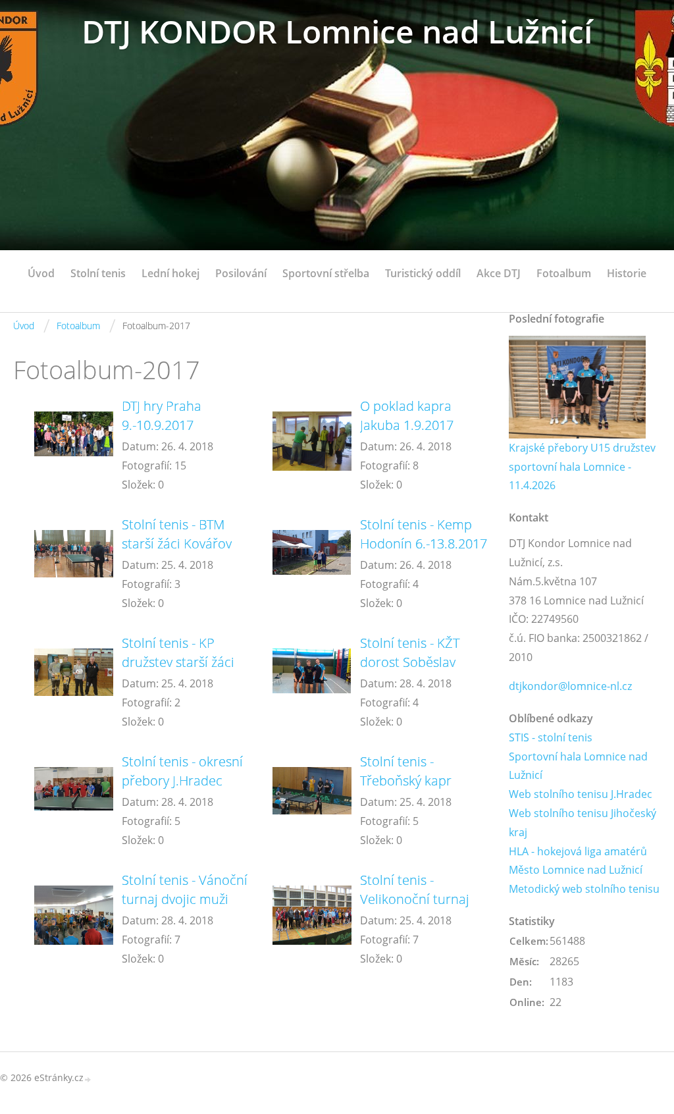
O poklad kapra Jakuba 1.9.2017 (407, 415)
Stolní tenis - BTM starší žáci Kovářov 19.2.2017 (177, 543)
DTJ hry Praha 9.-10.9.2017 (161, 415)
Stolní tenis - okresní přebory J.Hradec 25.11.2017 (182, 781)
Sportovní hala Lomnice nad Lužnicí (578, 766)
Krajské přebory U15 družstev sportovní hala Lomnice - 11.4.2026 (582, 466)
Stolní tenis (98, 273)
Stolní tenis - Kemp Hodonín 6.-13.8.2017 (423, 534)
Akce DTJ (499, 273)
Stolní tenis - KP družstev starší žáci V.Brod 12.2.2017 (178, 662)
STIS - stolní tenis (550, 737)
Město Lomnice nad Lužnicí (575, 869)
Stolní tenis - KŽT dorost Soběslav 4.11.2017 (409, 662)
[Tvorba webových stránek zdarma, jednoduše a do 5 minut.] (88, 1078)
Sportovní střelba (325, 273)
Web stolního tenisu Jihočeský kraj (582, 822)
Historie (626, 273)
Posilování (241, 273)
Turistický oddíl (423, 273)
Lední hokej (170, 273)
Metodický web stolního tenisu (584, 889)
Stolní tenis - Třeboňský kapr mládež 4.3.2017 (408, 781)
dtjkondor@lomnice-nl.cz (570, 686)
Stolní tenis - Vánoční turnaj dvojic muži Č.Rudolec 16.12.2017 (185, 899)
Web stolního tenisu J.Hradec (580, 794)
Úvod (41, 273)
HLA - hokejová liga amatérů (578, 851)
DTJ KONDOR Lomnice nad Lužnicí (337, 31)
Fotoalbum (563, 273)
